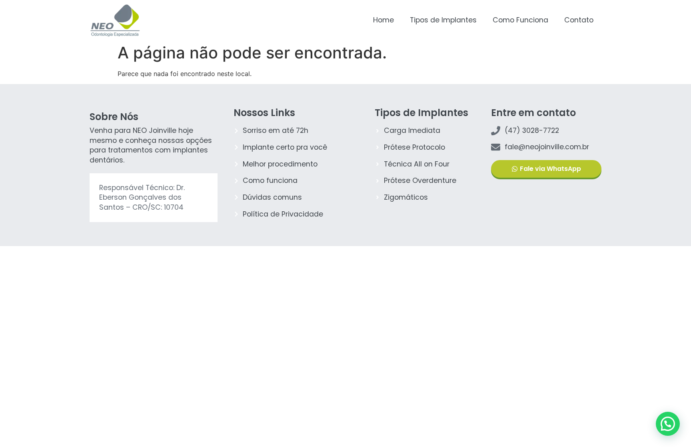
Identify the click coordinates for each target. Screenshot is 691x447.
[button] (668, 424)
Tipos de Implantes (443, 20)
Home (383, 20)
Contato (578, 20)
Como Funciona (520, 20)
